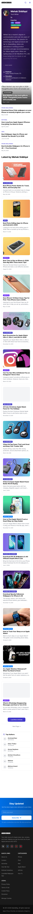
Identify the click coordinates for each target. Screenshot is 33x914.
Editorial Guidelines (7, 870)
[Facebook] (7, 846)
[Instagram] (12, 846)
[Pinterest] (20, 846)
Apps (2, 131)
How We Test (5, 867)
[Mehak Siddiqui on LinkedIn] (11, 17)
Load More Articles (16, 719)
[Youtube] (16, 846)
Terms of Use (5, 887)
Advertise (4, 863)
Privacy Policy (5, 884)
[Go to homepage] (16, 833)
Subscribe (15, 818)
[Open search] (25, 3)
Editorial (4, 119)
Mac (19, 863)
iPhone (20, 857)
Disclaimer (4, 894)
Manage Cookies (6, 898)
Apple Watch (22, 867)
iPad (19, 860)
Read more (8, 65)
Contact (3, 860)
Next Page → (17, 726)
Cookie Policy (5, 891)
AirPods (20, 870)
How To (20, 873)
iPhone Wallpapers (7, 108)
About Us (4, 857)
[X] (3, 846)
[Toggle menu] (30, 3)
